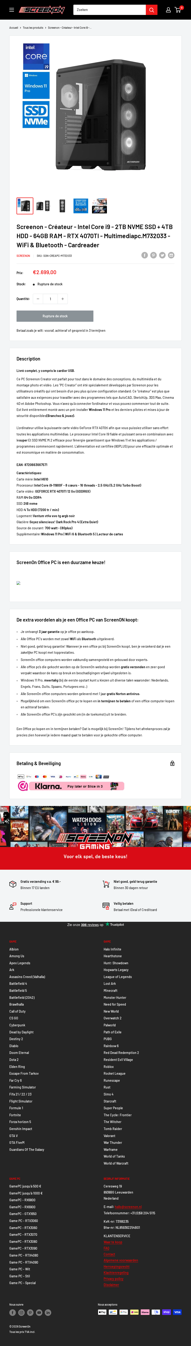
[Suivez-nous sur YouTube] (39, 1312)
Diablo (13, 1046)
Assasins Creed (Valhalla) (27, 977)
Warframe (111, 1150)
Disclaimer (111, 1285)
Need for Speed (115, 1004)
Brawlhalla (16, 1004)
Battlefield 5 (18, 991)
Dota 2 (14, 1060)
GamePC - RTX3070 (23, 1234)
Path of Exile (113, 1032)
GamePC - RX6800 (22, 1200)
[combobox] (109, 10)
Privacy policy (113, 1279)
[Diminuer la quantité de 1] (38, 299)
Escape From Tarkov (24, 1073)
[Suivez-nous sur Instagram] (21, 1312)
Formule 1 (16, 1108)
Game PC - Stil (19, 1276)
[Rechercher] (151, 10)
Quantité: (23, 299)
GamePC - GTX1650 (23, 1214)
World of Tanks (114, 1156)
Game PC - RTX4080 (23, 1255)
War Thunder (113, 1143)
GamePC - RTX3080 (23, 1242)
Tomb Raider (113, 1129)
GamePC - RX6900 (22, 1207)
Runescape (112, 1080)
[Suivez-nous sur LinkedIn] (48, 1312)
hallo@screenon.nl (128, 1207)
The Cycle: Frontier (118, 1115)
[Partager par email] (171, 255)
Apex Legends (19, 963)
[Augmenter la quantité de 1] (63, 299)
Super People (113, 1108)
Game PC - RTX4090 (23, 1262)
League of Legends (118, 977)
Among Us (16, 956)
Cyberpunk (17, 1025)
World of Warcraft (116, 1163)
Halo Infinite (112, 949)
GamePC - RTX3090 (23, 1248)
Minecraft (110, 991)
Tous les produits (33, 27)
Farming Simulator (22, 1087)
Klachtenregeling (116, 1273)
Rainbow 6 (111, 1046)
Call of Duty (17, 1011)
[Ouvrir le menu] (11, 10)
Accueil (13, 27)
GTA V (13, 1136)
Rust (107, 1087)
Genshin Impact (20, 1129)
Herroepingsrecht (117, 1266)
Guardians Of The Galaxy (26, 1150)
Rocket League (115, 1073)
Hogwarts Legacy (116, 970)
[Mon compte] (168, 9)
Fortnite (15, 1115)
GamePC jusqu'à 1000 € (26, 1193)
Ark (11, 970)
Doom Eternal (19, 1053)
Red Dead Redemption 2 (121, 1053)
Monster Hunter (115, 998)
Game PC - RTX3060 (23, 1221)
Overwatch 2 (113, 1018)
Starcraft (110, 1101)
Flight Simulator (20, 1101)
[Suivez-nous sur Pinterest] (30, 1312)
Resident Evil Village (118, 1060)
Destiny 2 (16, 1039)
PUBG (108, 1039)
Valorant (109, 1136)
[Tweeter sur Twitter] (162, 255)
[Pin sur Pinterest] (153, 255)
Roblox (109, 1067)
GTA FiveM (16, 1143)
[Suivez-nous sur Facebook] (12, 1312)
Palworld (110, 1025)
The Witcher (112, 1122)
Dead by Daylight (21, 1032)
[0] (178, 10)
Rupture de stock (55, 316)
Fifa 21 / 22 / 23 (20, 1094)
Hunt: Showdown (116, 963)
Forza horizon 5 (20, 1122)
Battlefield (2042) (21, 998)
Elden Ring (17, 1067)
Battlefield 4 (18, 984)
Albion (14, 949)
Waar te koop (113, 1242)
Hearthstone (113, 956)
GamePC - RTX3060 (23, 1228)
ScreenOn (23, 255)
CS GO (13, 1018)
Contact (109, 1254)
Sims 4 (108, 1094)
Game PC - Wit (19, 1269)
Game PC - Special (22, 1283)
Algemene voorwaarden (121, 1260)
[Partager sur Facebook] (144, 255)
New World (111, 1011)
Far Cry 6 (15, 1080)
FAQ (106, 1248)
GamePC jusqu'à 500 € (25, 1186)
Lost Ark (110, 984)
